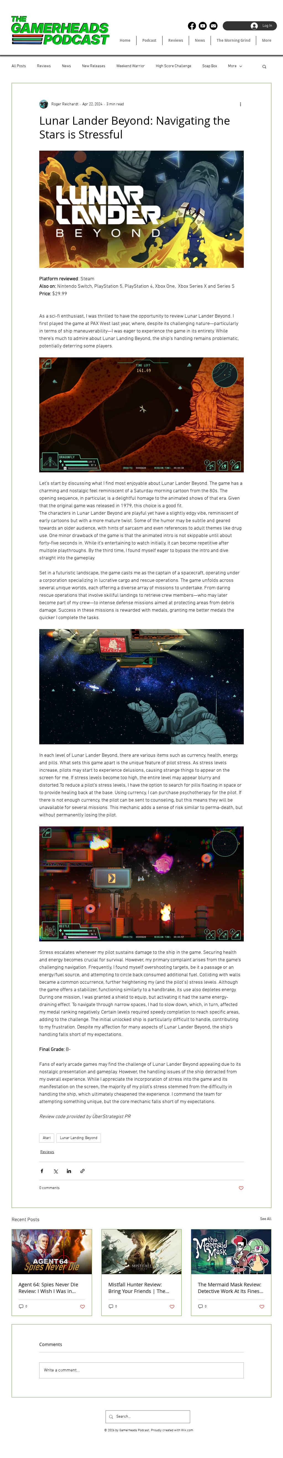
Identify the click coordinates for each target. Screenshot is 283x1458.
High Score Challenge (173, 66)
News (66, 66)
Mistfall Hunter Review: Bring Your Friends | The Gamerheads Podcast (136, 1287)
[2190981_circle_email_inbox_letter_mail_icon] (213, 26)
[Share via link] (82, 1171)
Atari (47, 1138)
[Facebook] (192, 26)
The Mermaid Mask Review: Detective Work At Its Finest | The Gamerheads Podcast (230, 1287)
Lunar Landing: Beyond (78, 1138)
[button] (264, 66)
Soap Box (209, 66)
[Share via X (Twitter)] (55, 1171)
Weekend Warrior (130, 66)
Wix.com (187, 1430)
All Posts (19, 66)
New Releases (93, 66)
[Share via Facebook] (41, 1171)
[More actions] (240, 104)
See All (265, 1219)
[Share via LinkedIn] (69, 1171)
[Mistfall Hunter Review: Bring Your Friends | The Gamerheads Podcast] (142, 1251)
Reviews (44, 66)
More (232, 66)
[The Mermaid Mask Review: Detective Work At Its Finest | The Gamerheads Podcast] (231, 1251)
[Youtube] (203, 26)
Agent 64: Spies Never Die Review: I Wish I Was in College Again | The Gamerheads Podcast (48, 1287)
